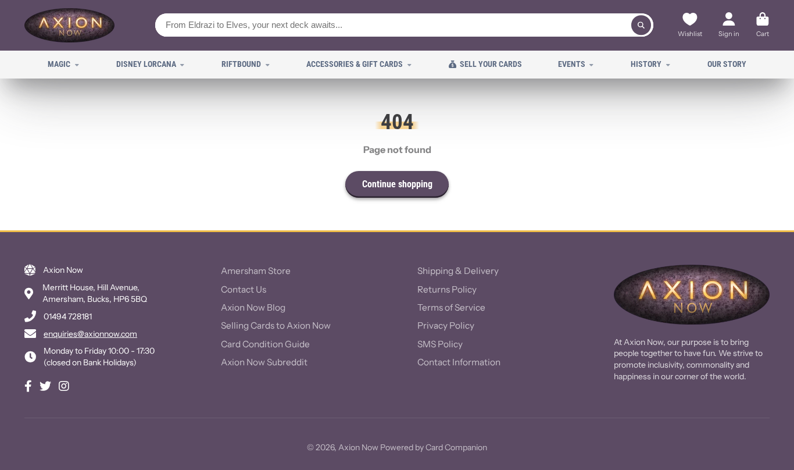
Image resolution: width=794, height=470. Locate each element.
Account (728, 25)
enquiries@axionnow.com (90, 334)
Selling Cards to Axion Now (276, 325)
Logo (69, 25)
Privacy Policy (445, 325)
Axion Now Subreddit (264, 362)
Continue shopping (397, 184)
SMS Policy (440, 344)
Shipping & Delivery (458, 270)
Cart (763, 25)
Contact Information (458, 362)
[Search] (641, 25)
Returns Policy (447, 289)
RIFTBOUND (241, 64)
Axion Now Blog (253, 307)
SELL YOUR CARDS (491, 64)
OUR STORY (726, 64)
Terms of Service (451, 307)
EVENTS (571, 64)
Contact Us (243, 289)
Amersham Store (256, 270)
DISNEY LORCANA (146, 64)
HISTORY (646, 64)
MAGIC (59, 64)
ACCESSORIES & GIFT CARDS (354, 64)
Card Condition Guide (265, 344)
